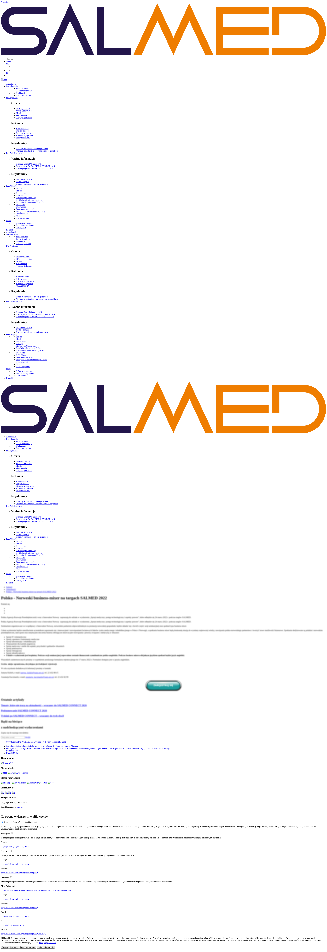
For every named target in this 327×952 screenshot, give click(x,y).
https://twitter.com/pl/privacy (12, 925)
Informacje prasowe (24, 223)
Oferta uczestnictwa (24, 111)
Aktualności (11, 84)
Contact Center (22, 128)
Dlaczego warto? (23, 108)
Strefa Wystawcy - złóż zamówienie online (66, 748)
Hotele (19, 113)
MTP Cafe (20, 204)
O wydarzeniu (12, 86)
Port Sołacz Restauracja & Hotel (29, 200)
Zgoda (6, 822)
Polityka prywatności (47, 943)
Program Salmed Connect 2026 (29, 164)
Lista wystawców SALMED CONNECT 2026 (35, 166)
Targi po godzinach (24, 118)
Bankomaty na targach (25, 209)
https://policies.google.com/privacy (15, 846)
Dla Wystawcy (12, 98)
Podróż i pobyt (12, 186)
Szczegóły (17, 822)
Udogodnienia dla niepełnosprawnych (31, 211)
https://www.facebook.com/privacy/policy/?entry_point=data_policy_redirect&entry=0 (36, 890)
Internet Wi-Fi (22, 214)
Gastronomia (21, 115)
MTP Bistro (21, 207)
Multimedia (21, 93)
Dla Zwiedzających (14, 153)
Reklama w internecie (25, 133)
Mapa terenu (21, 193)
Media (8, 221)
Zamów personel (115, 748)
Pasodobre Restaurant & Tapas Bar (30, 202)
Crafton (20, 807)
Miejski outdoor (22, 131)
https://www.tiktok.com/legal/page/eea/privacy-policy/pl (23, 934)
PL (7, 64)
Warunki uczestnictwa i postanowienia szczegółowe (37, 151)
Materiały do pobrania (25, 225)
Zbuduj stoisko (90, 748)
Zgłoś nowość (102, 748)
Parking (19, 195)
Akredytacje (21, 227)
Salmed (9, 61)
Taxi (18, 216)
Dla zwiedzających (24, 179)
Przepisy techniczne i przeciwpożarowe (32, 148)
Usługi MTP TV (23, 138)
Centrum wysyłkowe (24, 135)
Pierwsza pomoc (23, 218)
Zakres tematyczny (24, 91)
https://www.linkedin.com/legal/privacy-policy (19, 873)
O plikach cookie (32, 822)
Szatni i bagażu (22, 182)
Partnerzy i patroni (23, 95)
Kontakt (9, 230)
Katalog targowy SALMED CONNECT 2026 (35, 168)
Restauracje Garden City (26, 198)
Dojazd (19, 188)
